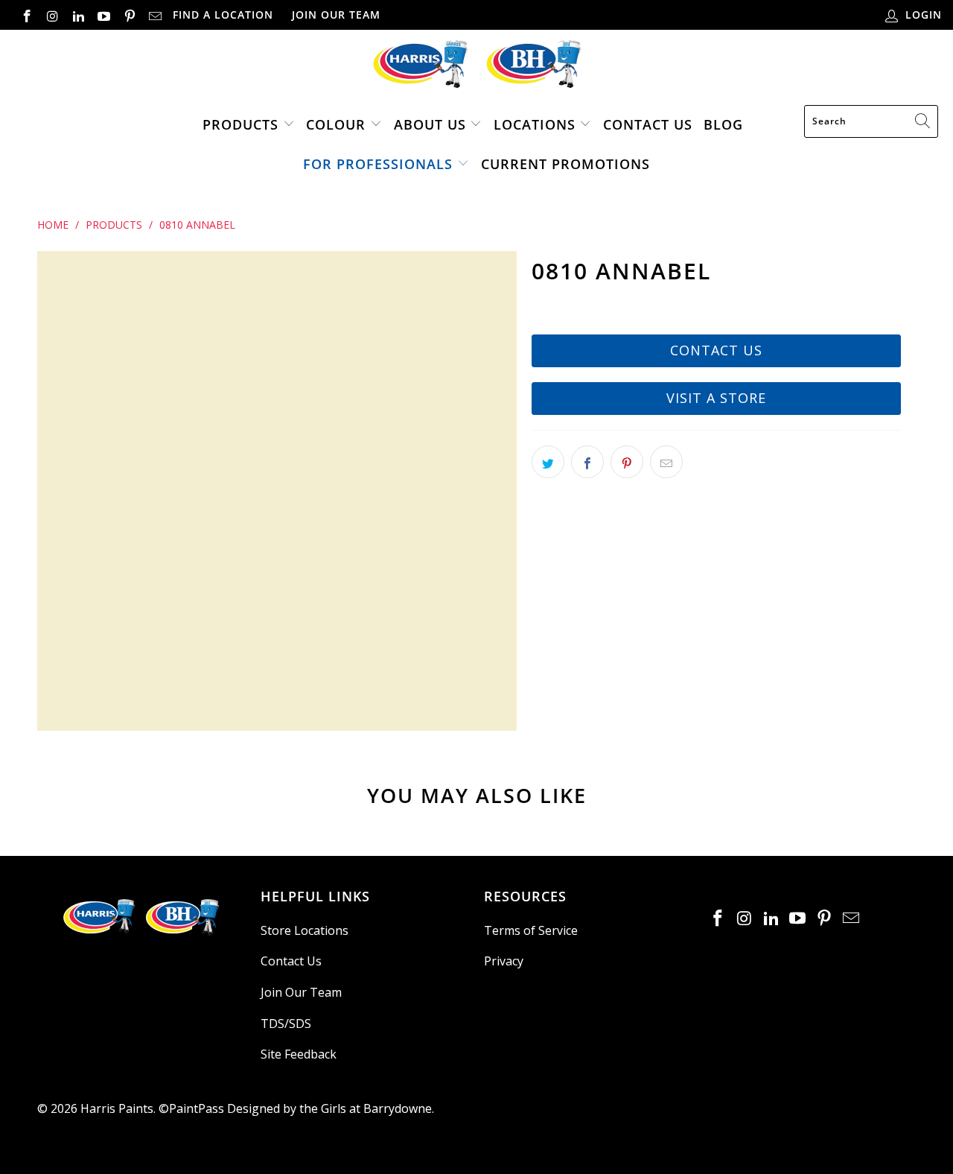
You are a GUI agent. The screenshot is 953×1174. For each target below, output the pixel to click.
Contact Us (647, 124)
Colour (336, 124)
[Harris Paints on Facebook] (26, 14)
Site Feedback (299, 1054)
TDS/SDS (286, 1023)
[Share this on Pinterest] (627, 461)
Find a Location (223, 14)
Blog (723, 124)
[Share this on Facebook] (587, 461)
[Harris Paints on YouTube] (103, 14)
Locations (537, 124)
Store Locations (304, 930)
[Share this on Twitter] (548, 461)
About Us (430, 124)
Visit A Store (716, 398)
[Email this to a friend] (666, 461)
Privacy (503, 961)
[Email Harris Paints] (154, 14)
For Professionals (378, 164)
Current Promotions (565, 164)
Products (240, 124)
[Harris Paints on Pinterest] (128, 14)
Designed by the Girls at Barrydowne (329, 1108)
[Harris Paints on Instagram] (52, 14)
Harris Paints (116, 1108)
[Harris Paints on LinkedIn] (77, 14)
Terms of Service (531, 930)
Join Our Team (336, 14)
